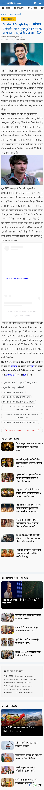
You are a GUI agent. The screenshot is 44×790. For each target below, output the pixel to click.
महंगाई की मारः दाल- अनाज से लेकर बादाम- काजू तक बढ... (19, 729)
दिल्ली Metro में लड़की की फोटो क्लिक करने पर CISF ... (28, 653)
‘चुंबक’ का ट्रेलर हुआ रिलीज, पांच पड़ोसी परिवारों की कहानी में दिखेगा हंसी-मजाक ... (29, 478)
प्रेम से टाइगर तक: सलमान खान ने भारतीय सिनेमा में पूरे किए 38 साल (29, 447)
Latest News (9, 706)
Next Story (32, 430)
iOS (25, 375)
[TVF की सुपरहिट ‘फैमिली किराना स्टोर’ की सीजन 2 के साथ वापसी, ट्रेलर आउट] (7, 462)
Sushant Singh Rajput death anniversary (22, 408)
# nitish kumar (23, 689)
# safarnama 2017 (11, 679)
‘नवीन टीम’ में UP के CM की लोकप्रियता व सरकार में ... (26, 781)
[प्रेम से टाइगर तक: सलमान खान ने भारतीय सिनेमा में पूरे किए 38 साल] (7, 446)
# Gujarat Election (29, 679)
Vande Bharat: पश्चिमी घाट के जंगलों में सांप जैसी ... (21, 601)
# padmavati (9, 682)
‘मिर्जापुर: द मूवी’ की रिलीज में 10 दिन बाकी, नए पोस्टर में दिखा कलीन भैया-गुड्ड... (28, 553)
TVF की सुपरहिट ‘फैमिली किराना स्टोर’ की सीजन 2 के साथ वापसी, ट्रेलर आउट (29, 463)
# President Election (13, 693)
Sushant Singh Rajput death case (18, 402)
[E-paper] (35, 3)
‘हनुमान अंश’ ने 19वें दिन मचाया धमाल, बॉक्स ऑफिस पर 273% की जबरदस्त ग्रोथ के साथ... (28, 493)
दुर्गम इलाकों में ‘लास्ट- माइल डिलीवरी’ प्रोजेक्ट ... (26, 744)
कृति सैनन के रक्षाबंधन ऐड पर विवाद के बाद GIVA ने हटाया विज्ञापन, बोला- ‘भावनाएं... (27, 523)
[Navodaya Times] (14, 2)
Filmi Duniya (14, 14)
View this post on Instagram (16, 278)
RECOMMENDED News (14, 578)
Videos (34, 8)
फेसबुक (14, 366)
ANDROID (9, 375)
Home (7, 8)
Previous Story (13, 430)
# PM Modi (8, 686)
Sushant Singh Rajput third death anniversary (22, 416)
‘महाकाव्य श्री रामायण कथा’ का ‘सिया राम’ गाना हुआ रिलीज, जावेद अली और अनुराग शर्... (28, 508)
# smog (20, 682)
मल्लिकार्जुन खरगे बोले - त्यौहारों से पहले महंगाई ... (25, 769)
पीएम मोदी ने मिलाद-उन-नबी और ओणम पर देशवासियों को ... (28, 756)
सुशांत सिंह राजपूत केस (27, 382)
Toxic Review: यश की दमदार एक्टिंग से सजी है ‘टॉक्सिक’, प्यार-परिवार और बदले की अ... (29, 538)
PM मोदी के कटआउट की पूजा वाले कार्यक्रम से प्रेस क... (27, 629)
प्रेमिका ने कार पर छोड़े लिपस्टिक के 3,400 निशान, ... (28, 616)
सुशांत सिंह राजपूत (9, 382)
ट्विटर (32, 366)
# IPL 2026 (8, 676)
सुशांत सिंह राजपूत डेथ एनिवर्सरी (13, 387)
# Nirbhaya (28, 693)
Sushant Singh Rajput (13, 392)
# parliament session (24, 676)
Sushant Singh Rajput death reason (20, 422)
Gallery (20, 8)
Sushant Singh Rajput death (16, 397)
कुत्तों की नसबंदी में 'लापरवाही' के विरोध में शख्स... (27, 641)
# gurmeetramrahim (24, 686)
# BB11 (28, 682)
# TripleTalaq (9, 689)
